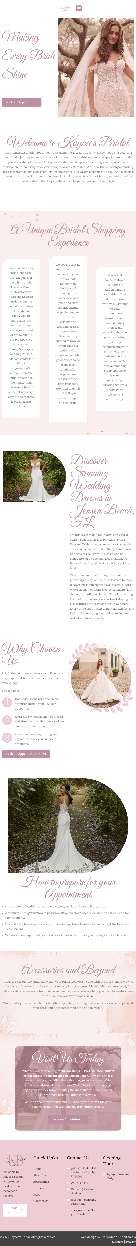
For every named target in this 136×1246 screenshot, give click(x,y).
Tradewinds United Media (118, 1237)
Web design (88, 1237)
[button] (79, 8)
